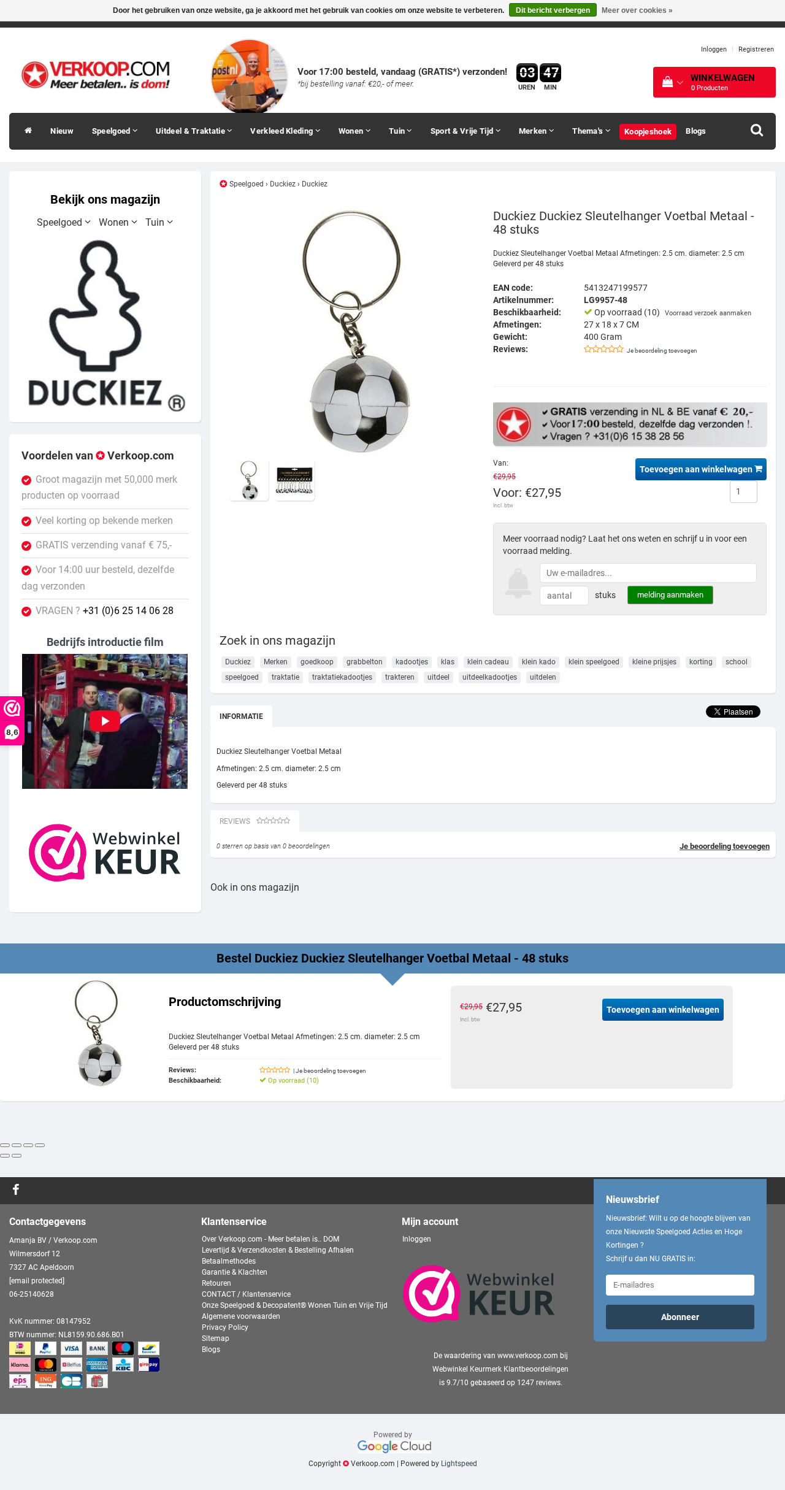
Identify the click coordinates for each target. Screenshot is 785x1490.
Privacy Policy (225, 1327)
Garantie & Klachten (234, 1272)
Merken (534, 131)
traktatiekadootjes (342, 677)
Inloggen (714, 49)
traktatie (285, 677)
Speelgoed (112, 131)
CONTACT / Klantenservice (246, 1294)
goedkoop (317, 662)
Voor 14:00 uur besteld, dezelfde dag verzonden (97, 577)
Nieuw (62, 131)
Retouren (216, 1283)
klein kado (539, 662)
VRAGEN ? (105, 610)
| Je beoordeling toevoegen (329, 1070)
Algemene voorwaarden (241, 1316)
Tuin (398, 131)
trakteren (400, 677)
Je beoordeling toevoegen (662, 350)
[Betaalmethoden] (85, 1365)
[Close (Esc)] (5, 1145)
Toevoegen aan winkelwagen (697, 469)
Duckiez (283, 184)
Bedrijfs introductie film (105, 642)
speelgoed (242, 677)
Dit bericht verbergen (553, 10)
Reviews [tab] (235, 821)
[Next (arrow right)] (16, 1156)
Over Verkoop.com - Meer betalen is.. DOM (270, 1239)
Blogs (696, 131)
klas (447, 662)
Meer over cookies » (637, 10)
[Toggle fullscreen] (28, 1145)
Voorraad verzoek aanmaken (708, 313)
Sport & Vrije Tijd (463, 131)
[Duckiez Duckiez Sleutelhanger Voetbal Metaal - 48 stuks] (351, 332)
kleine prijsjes (654, 662)
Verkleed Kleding (282, 131)
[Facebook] (17, 1190)
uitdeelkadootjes (489, 677)
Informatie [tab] (241, 716)
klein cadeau (488, 662)
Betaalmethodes (229, 1261)
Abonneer (680, 1317)
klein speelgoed (594, 662)
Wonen (352, 131)
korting (701, 662)
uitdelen (543, 677)
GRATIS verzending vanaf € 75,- (104, 545)
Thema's (588, 131)
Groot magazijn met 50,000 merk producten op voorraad (99, 487)
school (737, 662)
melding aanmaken (670, 594)
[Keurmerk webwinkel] (105, 853)
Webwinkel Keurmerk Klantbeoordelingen (500, 1369)
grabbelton (365, 662)
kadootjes (412, 662)
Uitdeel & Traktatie (191, 131)
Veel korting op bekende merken (104, 520)
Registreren (756, 49)
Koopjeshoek (648, 131)
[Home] (25, 131)
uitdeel (438, 677)
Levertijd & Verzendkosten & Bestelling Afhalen (278, 1250)
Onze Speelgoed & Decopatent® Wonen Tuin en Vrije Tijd (295, 1305)
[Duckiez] (105, 325)
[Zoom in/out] (40, 1145)
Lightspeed (459, 1463)
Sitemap (215, 1338)
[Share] (16, 1145)
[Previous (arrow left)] (5, 1156)
